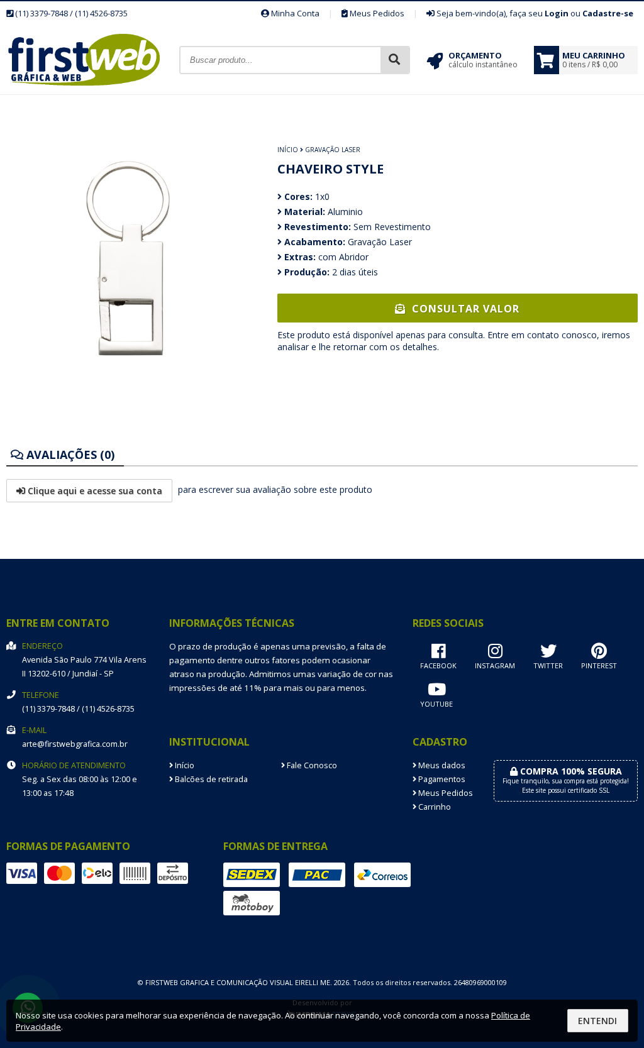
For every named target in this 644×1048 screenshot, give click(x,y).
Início (287, 149)
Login (557, 13)
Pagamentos (440, 779)
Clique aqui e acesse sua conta (93, 491)
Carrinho (433, 807)
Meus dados (440, 765)
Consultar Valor (464, 309)
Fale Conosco (311, 765)
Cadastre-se (607, 13)
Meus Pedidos (376, 13)
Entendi (597, 1021)
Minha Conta (294, 13)
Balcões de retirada (210, 779)
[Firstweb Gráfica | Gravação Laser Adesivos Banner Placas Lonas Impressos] (92, 91)
